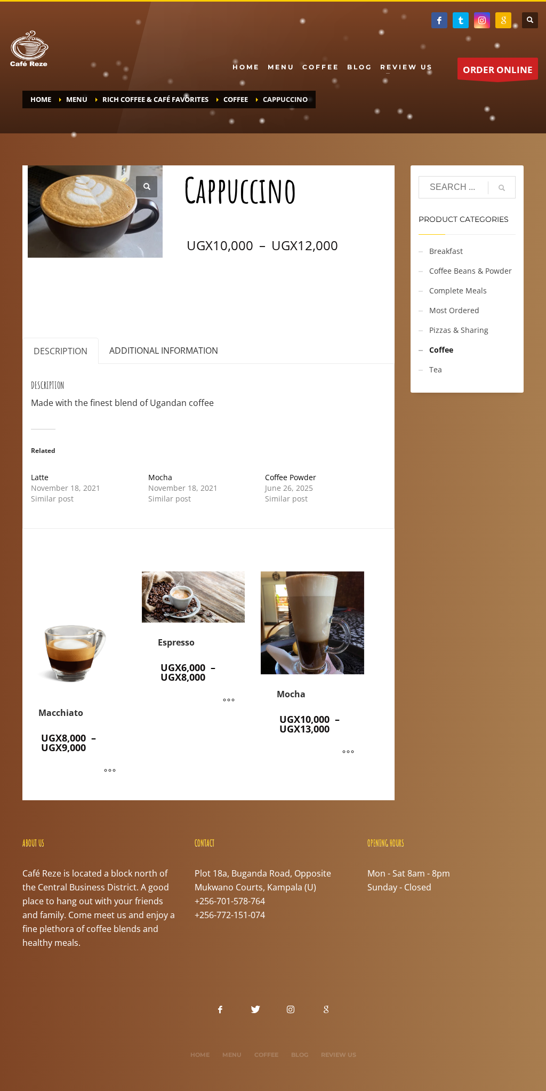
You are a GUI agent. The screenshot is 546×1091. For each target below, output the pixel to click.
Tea (435, 369)
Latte (40, 477)
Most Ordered (454, 310)
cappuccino (230, 298)
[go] (502, 188)
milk (358, 298)
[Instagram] (482, 20)
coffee (270, 298)
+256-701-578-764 (230, 901)
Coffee (237, 284)
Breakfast (446, 251)
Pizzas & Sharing (458, 330)
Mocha (160, 477)
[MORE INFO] (110, 771)
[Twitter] (461, 20)
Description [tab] (60, 351)
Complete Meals (458, 290)
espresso (305, 298)
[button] (146, 186)
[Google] (503, 20)
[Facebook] (439, 20)
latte (337, 298)
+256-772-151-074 (230, 915)
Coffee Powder (290, 477)
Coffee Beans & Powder (470, 271)
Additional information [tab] (163, 350)
